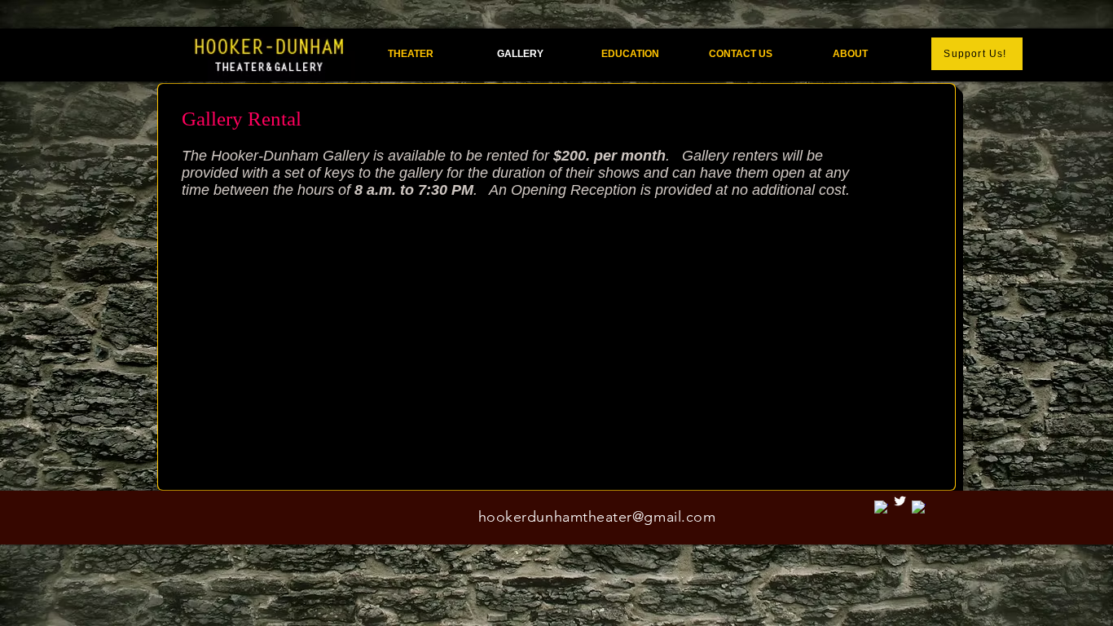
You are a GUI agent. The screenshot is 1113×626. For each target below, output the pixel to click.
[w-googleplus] (881, 507)
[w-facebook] (919, 507)
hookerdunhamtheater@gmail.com (597, 517)
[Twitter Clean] (900, 501)
